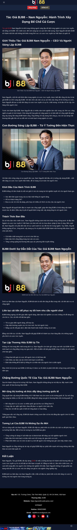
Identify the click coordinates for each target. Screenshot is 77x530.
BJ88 (33, 461)
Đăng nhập (32, 7)
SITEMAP (38, 505)
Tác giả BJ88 (6, 28)
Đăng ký (45, 7)
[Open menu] (4, 2)
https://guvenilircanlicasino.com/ (42, 501)
